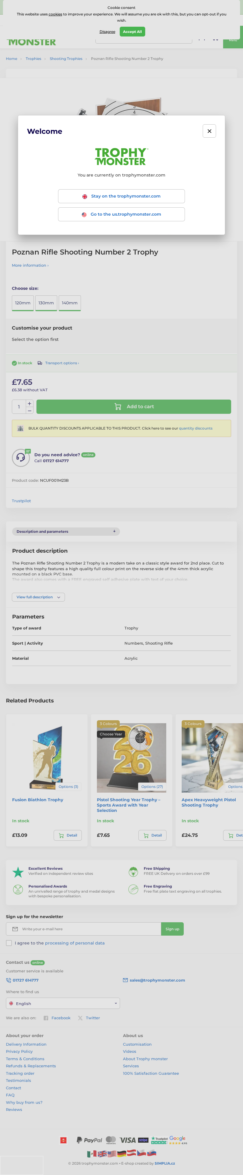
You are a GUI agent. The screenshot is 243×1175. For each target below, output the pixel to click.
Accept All (132, 31)
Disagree (107, 31)
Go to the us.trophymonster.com (125, 214)
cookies (55, 14)
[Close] (209, 131)
